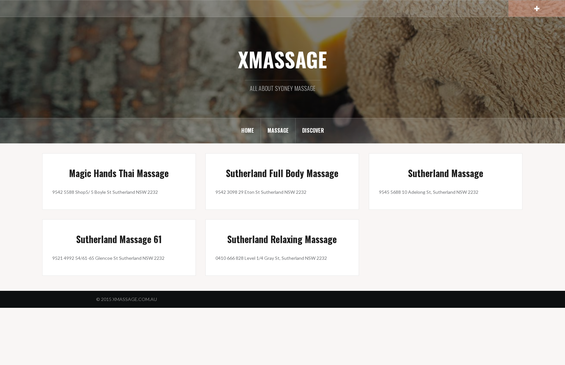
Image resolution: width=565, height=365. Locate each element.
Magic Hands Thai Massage (119, 173)
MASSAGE (278, 130)
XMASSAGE (282, 59)
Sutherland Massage (445, 173)
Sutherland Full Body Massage (282, 173)
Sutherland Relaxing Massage (282, 239)
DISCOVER (313, 130)
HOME (247, 130)
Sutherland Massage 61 (119, 239)
